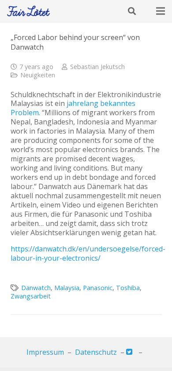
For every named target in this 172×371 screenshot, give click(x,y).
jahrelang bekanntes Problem (73, 107)
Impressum (45, 352)
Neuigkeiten (37, 75)
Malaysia (66, 288)
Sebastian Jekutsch (97, 67)
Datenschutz (96, 352)
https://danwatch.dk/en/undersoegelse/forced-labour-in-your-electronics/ (88, 253)
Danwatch (36, 288)
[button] (132, 11)
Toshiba (128, 288)
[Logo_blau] (28, 11)
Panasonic (97, 288)
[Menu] (160, 11)
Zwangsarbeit (31, 296)
